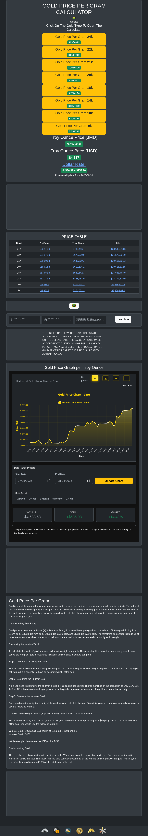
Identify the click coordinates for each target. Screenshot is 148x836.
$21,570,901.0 (118, 255)
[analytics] (56, 830)
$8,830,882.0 (118, 290)
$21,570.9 (45, 255)
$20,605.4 (45, 261)
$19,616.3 (45, 267)
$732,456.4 (79, 249)
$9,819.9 (44, 284)
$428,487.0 (79, 278)
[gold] (91, 830)
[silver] (45, 830)
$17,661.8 (45, 272)
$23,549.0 (45, 249)
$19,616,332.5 (118, 267)
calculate (123, 319)
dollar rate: (74, 164)
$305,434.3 (79, 284)
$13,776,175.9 (118, 278)
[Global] (74, 306)
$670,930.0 (79, 255)
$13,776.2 (45, 278)
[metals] (103, 830)
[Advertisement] (74, 207)
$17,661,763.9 (118, 272)
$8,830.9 (44, 290)
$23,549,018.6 (118, 249)
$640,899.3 (79, 261)
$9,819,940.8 (118, 284)
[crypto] (79, 830)
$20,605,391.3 (118, 261)
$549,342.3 (79, 272)
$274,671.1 (79, 290)
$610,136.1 (79, 267)
